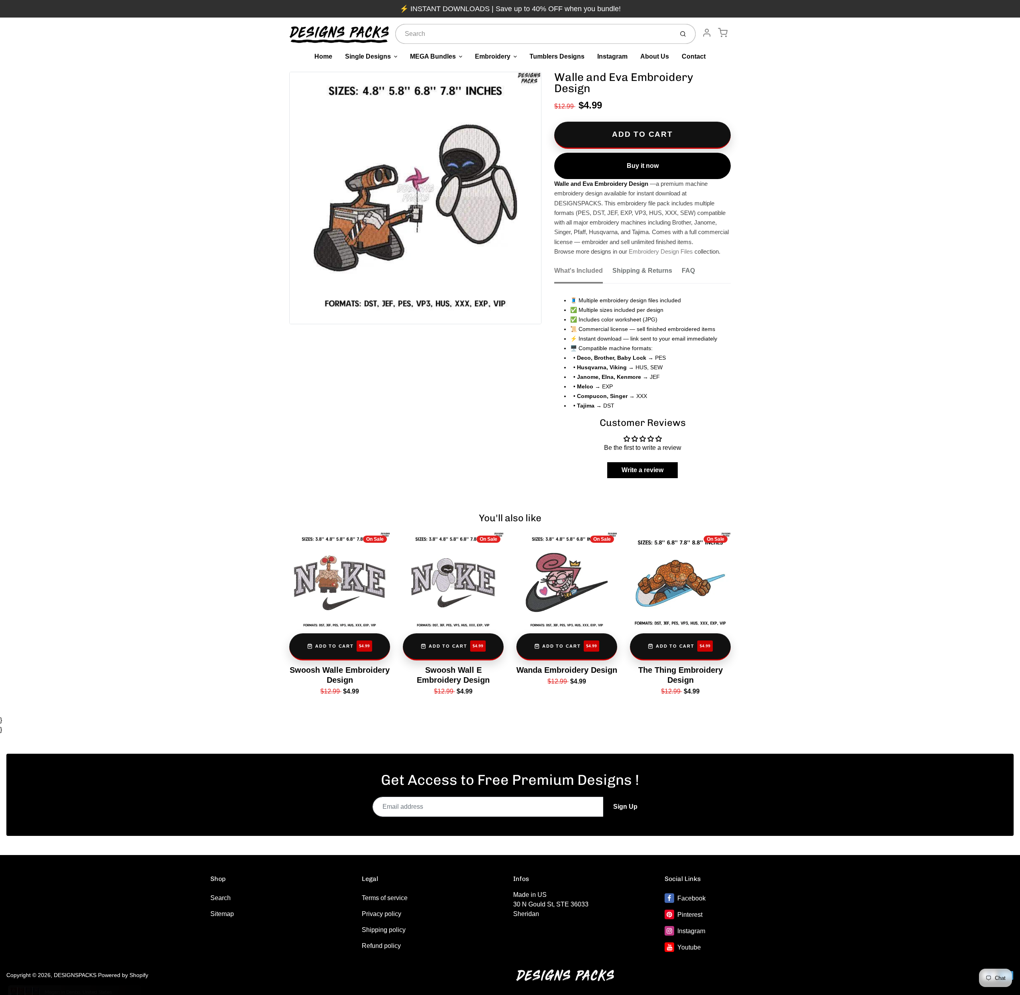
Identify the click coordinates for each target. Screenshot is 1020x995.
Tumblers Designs (557, 56)
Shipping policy (384, 929)
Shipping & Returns (642, 270)
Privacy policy (381, 913)
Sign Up (625, 806)
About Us (654, 56)
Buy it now (643, 165)
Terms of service (385, 898)
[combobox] (533, 34)
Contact (694, 56)
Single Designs (368, 56)
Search (220, 898)
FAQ (688, 270)
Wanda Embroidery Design (566, 670)
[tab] (583, 273)
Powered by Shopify (123, 975)
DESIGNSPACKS (75, 975)
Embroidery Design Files (661, 251)
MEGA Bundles (433, 56)
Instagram (612, 56)
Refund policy (381, 945)
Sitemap (222, 913)
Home (323, 56)
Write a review (642, 470)
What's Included (578, 270)
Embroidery (492, 56)
